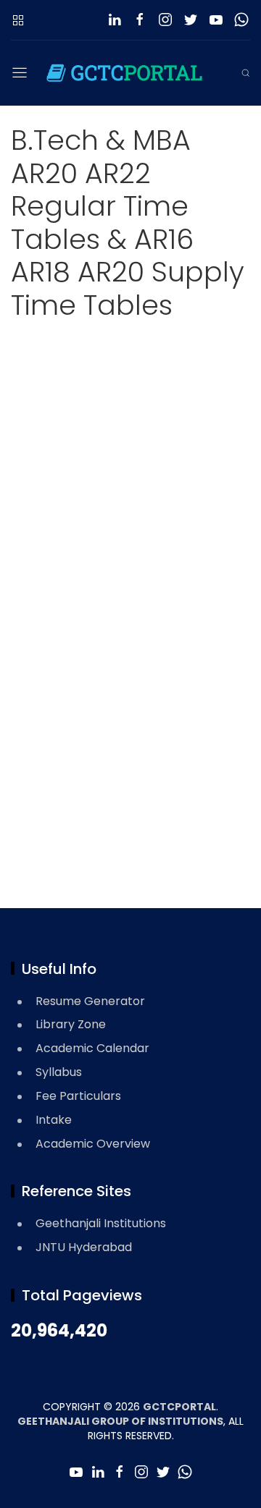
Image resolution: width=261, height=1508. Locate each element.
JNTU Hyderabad (84, 1247)
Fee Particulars (78, 1096)
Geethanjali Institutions (101, 1223)
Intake (54, 1119)
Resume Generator (90, 1001)
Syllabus (59, 1072)
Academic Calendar (92, 1048)
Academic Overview (93, 1143)
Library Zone (71, 1024)
